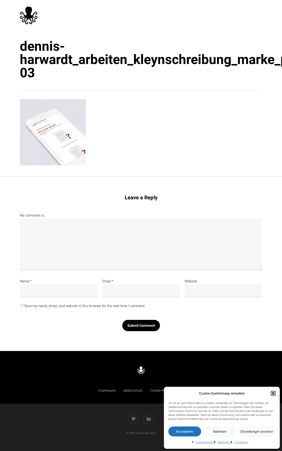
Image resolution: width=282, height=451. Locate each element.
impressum (241, 442)
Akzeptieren (184, 431)
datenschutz (225, 442)
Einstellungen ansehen (257, 431)
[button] (273, 393)
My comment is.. (33, 215)
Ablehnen (219, 431)
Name (26, 281)
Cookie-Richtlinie (206, 442)
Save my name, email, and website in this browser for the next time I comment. (84, 306)
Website (191, 281)
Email (107, 281)
